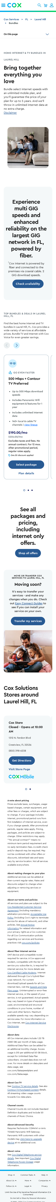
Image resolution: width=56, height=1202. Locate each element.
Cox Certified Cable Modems (21, 973)
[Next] (16, 345)
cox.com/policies (31, 943)
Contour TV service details (25, 1086)
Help (43, 1175)
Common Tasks (27, 1175)
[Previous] (7, 345)
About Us (10, 1180)
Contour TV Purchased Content (23, 1090)
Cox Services (11, 19)
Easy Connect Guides (28, 603)
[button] (39, 5)
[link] (3, 5)
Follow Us (10, 1186)
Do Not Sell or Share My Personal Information (28, 1198)
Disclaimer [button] (10, 112)
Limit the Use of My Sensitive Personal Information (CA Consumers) (28, 1193)
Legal (26, 1186)
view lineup (30, 425)
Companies (43, 1180)
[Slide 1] (24, 489)
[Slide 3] (32, 489)
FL (26, 19)
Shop (10, 1175)
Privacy (45, 1186)
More (27, 1180)
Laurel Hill (40, 19)
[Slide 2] (28, 489)
